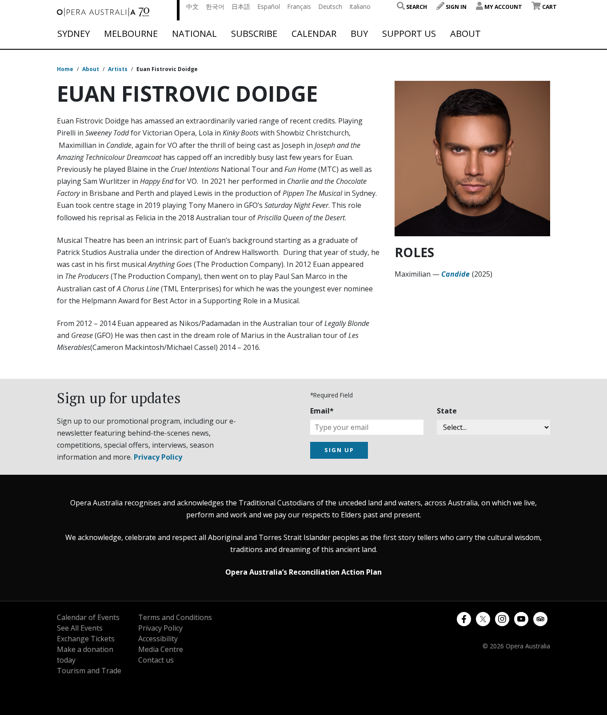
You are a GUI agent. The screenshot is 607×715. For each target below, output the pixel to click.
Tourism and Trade (89, 670)
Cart (549, 7)
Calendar (314, 33)
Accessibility (158, 639)
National (194, 33)
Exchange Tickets (86, 639)
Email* (322, 411)
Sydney (73, 33)
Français (299, 6)
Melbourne (131, 33)
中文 (192, 6)
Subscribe (254, 33)
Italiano (360, 6)
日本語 (241, 6)
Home (65, 69)
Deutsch (330, 6)
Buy (359, 33)
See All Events (80, 628)
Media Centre (160, 649)
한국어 (215, 6)
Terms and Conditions (175, 617)
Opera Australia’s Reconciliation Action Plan (303, 572)
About (465, 33)
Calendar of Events (88, 617)
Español (268, 6)
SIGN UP (339, 450)
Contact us (156, 660)
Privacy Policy (158, 457)
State (447, 411)
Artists (118, 69)
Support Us (409, 33)
